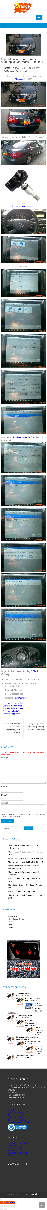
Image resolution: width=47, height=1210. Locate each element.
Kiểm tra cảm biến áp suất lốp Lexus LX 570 (24, 891)
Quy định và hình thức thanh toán (20, 1122)
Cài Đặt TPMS (13, 916)
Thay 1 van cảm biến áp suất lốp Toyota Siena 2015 (25, 853)
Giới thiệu (11, 1110)
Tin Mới (11, 922)
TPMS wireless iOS (15, 1148)
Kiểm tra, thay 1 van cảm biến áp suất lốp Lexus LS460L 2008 (23, 867)
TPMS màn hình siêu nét (17, 1145)
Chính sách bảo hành (16, 1115)
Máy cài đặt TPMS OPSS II (17, 1153)
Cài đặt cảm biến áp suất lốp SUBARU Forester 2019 (25, 879)
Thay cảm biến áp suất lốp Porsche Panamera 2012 (25, 896)
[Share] (5, 1206)
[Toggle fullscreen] (9, 1206)
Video (10, 927)
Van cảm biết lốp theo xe (17, 1150)
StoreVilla (34, 1194)
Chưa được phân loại (16, 919)
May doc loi (12, 1155)
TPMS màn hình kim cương (18, 1143)
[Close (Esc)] (1, 1206)
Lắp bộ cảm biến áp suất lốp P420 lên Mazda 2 (25, 858)
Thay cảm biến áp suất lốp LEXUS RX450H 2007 (25, 862)
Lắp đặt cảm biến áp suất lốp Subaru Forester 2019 (25, 886)
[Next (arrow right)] (5, 1209)
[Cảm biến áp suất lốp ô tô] (23, 978)
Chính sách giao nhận (16, 1112)
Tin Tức (11, 924)
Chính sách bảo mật (15, 1117)
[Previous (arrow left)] (1, 1209)
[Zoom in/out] (13, 1206)
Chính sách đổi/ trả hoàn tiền (18, 1120)
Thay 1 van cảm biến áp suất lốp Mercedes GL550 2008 (24, 873)
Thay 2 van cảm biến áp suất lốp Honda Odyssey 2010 (23, 846)
